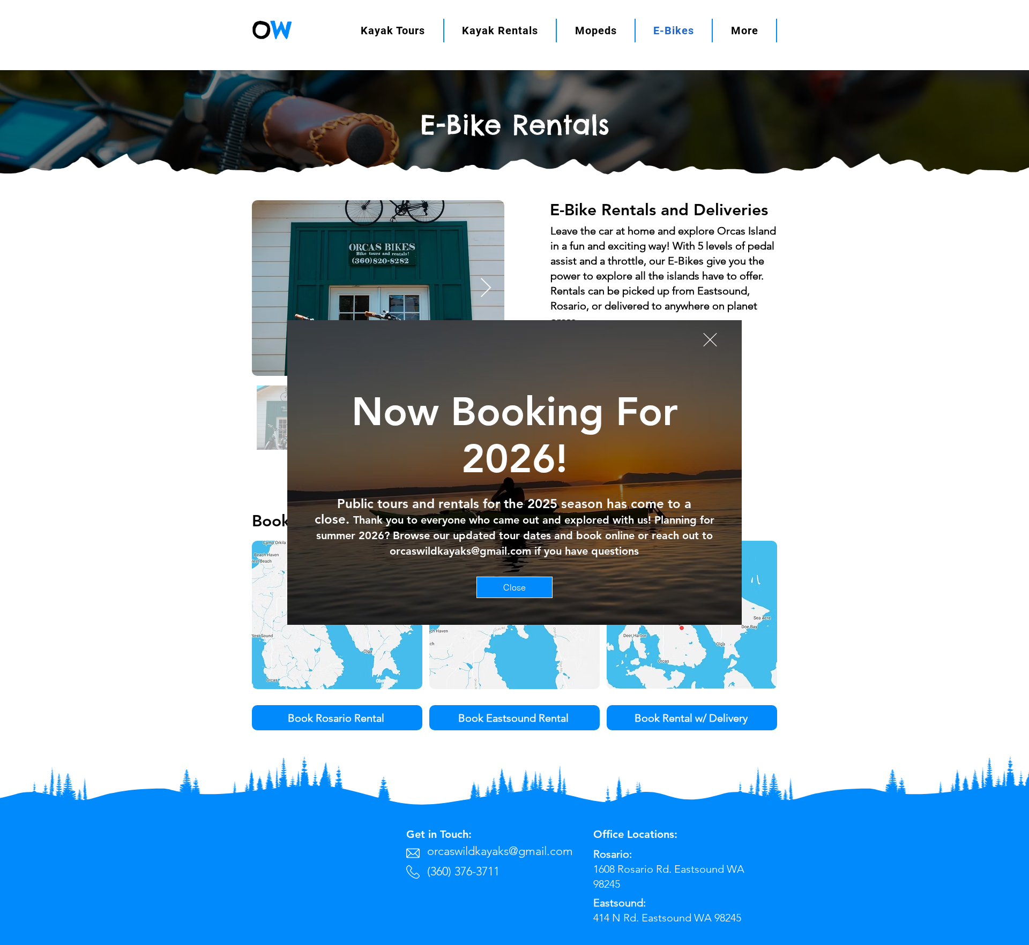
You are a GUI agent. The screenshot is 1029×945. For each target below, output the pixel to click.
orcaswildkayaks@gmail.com (460, 551)
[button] (710, 339)
